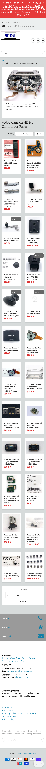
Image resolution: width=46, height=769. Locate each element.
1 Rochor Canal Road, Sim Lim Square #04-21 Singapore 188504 (18, 659)
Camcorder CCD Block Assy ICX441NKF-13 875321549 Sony (34, 462)
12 (18, 595)
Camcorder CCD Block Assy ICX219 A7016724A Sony (34, 425)
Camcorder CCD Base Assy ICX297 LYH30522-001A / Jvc (11, 425)
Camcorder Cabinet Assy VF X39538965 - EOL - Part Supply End (11, 313)
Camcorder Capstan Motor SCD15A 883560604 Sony (34, 350)
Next (22, 602)
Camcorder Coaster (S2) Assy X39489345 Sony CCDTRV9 (11, 537)
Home (4, 60)
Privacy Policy (7, 710)
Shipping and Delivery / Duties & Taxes (19, 713)
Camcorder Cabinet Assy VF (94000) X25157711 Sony (33, 277)
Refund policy (8, 719)
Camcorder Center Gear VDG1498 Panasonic (33, 498)
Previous (24, 589)
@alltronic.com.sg (21, 677)
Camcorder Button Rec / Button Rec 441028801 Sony (11, 277)
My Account (7, 707)
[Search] (42, 53)
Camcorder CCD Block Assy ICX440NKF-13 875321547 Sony (11, 462)
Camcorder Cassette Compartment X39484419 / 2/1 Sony (34, 386)
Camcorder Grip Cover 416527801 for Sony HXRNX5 (11, 163)
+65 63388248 (13, 22)
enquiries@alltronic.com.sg (20, 26)
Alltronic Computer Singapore (26, 753)
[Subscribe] (41, 740)
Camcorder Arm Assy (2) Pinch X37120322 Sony (34, 202)
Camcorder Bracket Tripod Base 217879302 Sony (33, 240)
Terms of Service (9, 716)
